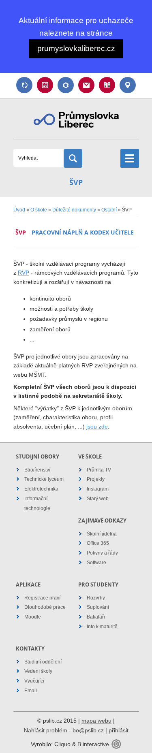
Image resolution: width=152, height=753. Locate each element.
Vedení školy (38, 671)
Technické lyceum (44, 479)
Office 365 (98, 543)
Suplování (24, 85)
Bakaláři (66, 85)
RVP (23, 272)
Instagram (98, 489)
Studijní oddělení (43, 662)
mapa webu (96, 720)
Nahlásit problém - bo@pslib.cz (64, 730)
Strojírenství (37, 470)
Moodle (32, 617)
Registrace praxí (42, 598)
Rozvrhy (96, 598)
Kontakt (128, 85)
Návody (107, 85)
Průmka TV (99, 470)
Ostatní (109, 210)
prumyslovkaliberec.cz (76, 48)
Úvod (19, 210)
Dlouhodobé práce (45, 607)
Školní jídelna (102, 534)
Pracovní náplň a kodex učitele (83, 232)
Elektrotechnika (41, 489)
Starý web (98, 498)
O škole (38, 210)
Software (96, 562)
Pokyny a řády (102, 553)
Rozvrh (45, 85)
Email (86, 85)
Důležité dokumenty (74, 210)
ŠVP (20, 232)
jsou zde (97, 426)
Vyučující (34, 681)
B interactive (93, 744)
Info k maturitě (102, 626)
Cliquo (62, 744)
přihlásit (118, 730)
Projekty (96, 479)
